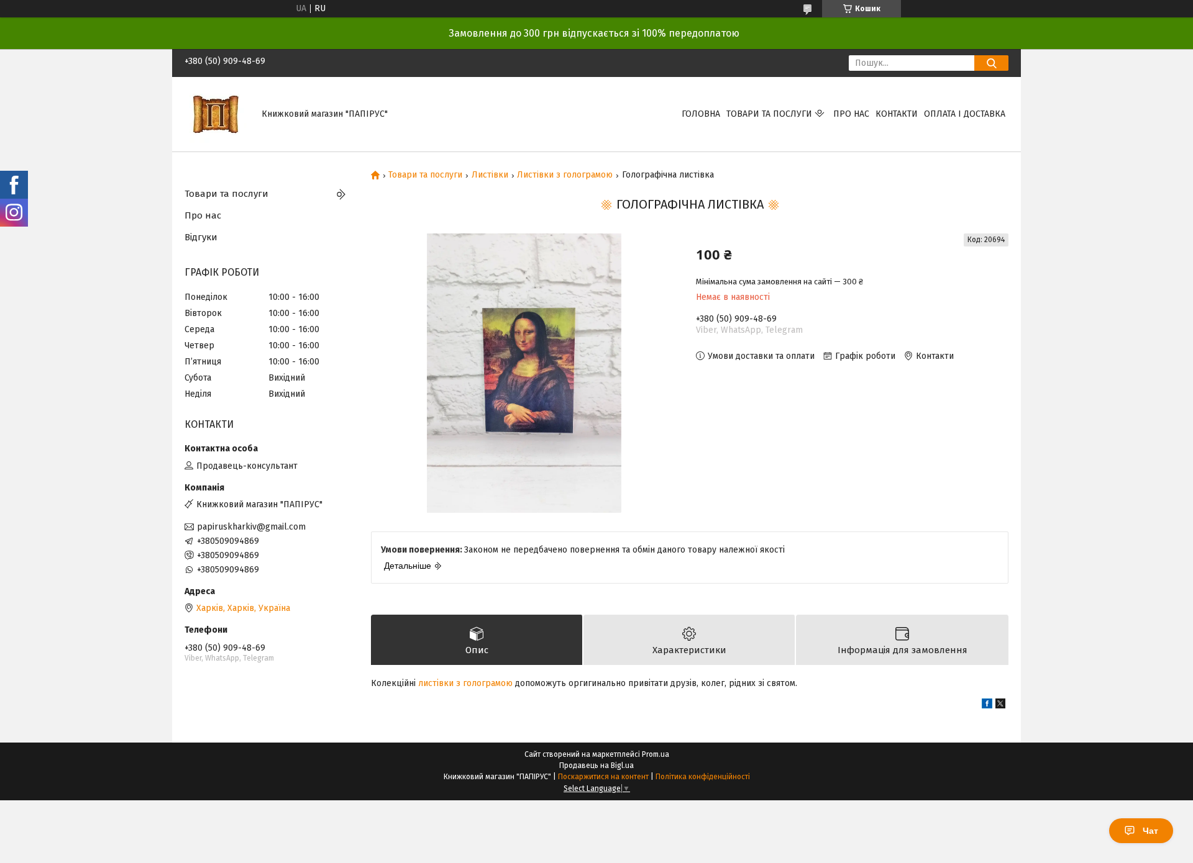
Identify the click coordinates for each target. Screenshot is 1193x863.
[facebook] (987, 705)
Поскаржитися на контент (603, 776)
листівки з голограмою (465, 683)
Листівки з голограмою (565, 175)
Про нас (851, 114)
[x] (1000, 705)
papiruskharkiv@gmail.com (251, 527)
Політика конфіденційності (703, 776)
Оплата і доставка (964, 114)
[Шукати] (991, 63)
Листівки (490, 175)
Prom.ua (655, 754)
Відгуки (201, 237)
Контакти (896, 114)
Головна (701, 114)
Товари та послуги (769, 114)
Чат (1150, 831)
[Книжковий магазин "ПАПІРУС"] (216, 114)
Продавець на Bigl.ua (596, 765)
